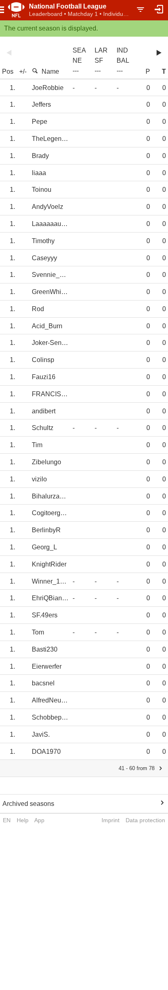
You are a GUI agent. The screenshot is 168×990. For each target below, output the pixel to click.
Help (23, 820)
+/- (23, 71)
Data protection (145, 820)
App (39, 820)
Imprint (110, 820)
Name (50, 71)
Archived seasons (28, 803)
